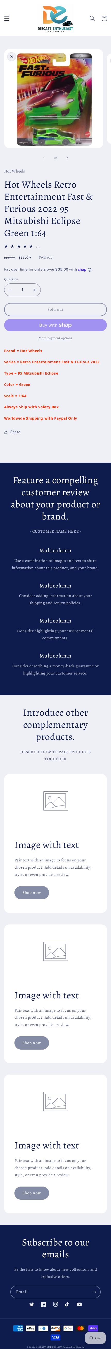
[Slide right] (67, 157)
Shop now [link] (31, 892)
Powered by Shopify (73, 1346)
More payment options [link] (55, 338)
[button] (7, 18)
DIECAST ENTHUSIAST (49, 1346)
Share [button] (15, 431)
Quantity (11, 279)
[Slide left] (44, 157)
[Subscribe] (94, 1292)
